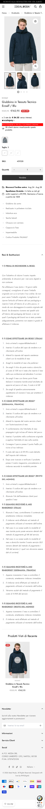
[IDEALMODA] (22, 6)
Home (4, 13)
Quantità (5, 169)
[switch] (40, 805)
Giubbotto (15, 13)
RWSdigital (25, 775)
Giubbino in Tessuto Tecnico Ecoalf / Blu (17, 685)
